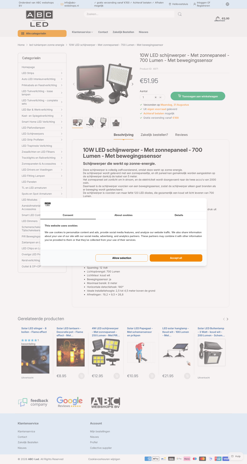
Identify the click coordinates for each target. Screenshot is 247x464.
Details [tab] (179, 215)
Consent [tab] (68, 215)
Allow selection (121, 257)
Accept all (176, 257)
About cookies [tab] (123, 215)
